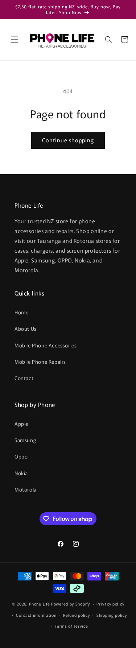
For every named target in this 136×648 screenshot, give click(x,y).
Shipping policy (111, 615)
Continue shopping (68, 140)
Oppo (21, 456)
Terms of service (71, 626)
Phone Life (40, 604)
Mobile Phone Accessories (46, 345)
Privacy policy (110, 604)
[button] (14, 40)
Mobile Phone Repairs (40, 361)
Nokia (21, 473)
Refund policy (76, 615)
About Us (26, 328)
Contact (24, 378)
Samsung (25, 440)
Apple (21, 423)
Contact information (36, 615)
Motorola (26, 489)
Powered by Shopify (70, 604)
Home (21, 312)
